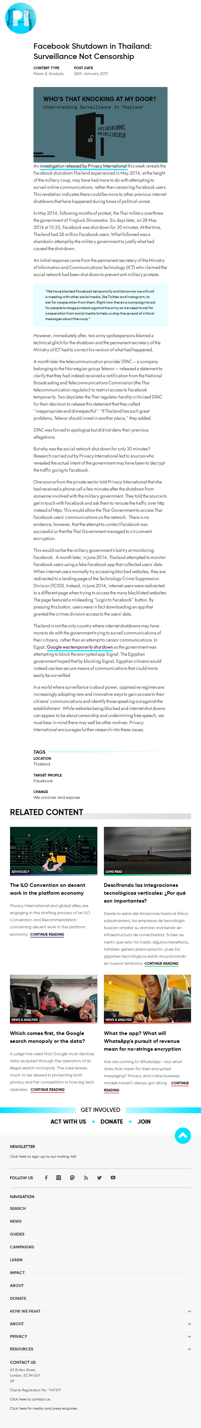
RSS (85, 1177)
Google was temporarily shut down (80, 647)
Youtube (113, 1177)
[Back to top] (183, 1136)
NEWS (15, 1221)
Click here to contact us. (30, 1399)
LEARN (16, 1260)
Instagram (58, 1177)
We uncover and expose (57, 797)
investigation (52, 166)
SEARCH (18, 1208)
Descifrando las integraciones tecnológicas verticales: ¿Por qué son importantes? (145, 893)
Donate (111, 1121)
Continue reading (47, 934)
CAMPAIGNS (22, 1247)
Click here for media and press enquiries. (44, 1408)
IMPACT (17, 1272)
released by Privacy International (95, 166)
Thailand (42, 764)
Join (144, 1121)
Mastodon (72, 1177)
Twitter (99, 1177)
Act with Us (68, 1121)
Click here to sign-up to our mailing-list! (43, 1156)
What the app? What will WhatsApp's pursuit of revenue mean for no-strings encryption (142, 1041)
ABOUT (17, 1285)
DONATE (18, 1298)
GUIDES (17, 1234)
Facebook (43, 780)
